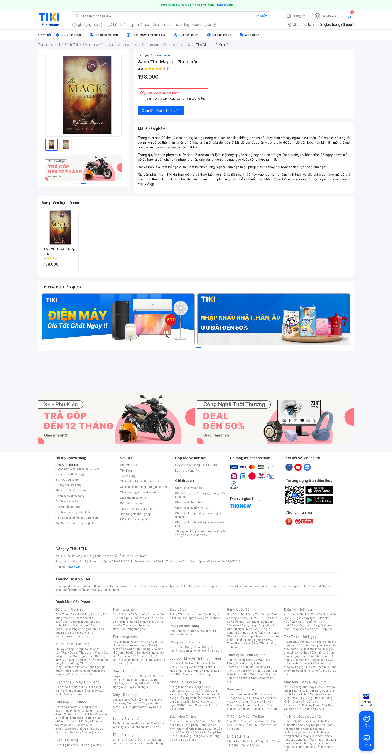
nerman (247, 586)
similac (303, 586)
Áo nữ (116, 614)
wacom (259, 586)
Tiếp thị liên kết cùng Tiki (136, 508)
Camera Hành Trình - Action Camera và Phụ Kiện (309, 694)
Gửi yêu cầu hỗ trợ (67, 479)
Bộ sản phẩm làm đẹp (79, 730)
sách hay (183, 25)
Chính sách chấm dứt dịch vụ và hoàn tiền (199, 523)
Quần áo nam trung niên (136, 659)
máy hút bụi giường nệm (308, 737)
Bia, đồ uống (70, 663)
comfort (315, 586)
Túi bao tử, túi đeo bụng (147, 743)
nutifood (223, 586)
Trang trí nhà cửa (180, 687)
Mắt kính (205, 630)
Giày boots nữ (127, 683)
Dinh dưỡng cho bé (75, 625)
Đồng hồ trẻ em (212, 650)
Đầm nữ (127, 614)
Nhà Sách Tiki (238, 736)
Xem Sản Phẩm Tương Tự (161, 110)
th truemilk (101, 586)
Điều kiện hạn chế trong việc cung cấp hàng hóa (200, 494)
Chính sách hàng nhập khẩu (73, 512)
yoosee (283, 586)
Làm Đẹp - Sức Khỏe (71, 702)
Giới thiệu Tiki (129, 465)
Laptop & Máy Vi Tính (257, 636)
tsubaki (114, 589)
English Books (249, 745)
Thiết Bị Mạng (192, 670)
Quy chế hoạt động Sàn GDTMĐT (197, 465)
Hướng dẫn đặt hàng (68, 485)
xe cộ (98, 25)
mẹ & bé (111, 25)
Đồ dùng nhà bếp (66, 745)
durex (146, 586)
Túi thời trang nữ (126, 718)
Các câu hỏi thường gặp (70, 474)
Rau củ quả (69, 652)
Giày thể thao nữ (316, 667)
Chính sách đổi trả (66, 501)
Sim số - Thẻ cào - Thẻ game (260, 708)
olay (293, 586)
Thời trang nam (125, 637)
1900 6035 (73, 567)
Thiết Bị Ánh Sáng (309, 690)
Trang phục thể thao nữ (299, 641)
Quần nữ (140, 614)
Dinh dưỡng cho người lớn (79, 629)
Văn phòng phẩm (260, 741)
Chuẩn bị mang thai (76, 636)
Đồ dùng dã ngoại (310, 645)
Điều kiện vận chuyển (134, 519)
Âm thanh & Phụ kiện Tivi (300, 614)
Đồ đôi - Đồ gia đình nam (142, 652)
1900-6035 (73, 465)
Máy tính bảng (73, 694)
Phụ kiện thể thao (310, 649)
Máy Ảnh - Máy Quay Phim (305, 682)
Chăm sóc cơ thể (75, 714)
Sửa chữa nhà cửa (188, 690)
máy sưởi (290, 721)
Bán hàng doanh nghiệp (135, 514)
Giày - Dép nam (125, 695)
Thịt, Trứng (76, 649)
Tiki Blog (126, 470)
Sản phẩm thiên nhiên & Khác (78, 719)
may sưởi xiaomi (304, 732)
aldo (200, 586)
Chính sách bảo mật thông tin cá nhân (144, 487)
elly (170, 586)
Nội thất (189, 694)
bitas (326, 586)
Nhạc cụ (200, 705)
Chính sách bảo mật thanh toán (140, 481)
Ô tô (249, 725)
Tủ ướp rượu (325, 629)
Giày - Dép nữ (124, 671)
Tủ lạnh (296, 618)
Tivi (293, 625)
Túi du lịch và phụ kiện (192, 614)
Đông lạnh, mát (83, 656)
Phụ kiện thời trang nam (194, 632)
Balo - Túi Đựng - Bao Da (308, 698)
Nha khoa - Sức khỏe (251, 705)
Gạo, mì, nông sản (76, 659)
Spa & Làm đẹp (255, 698)
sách (155, 25)
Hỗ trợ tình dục (88, 728)
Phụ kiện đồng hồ (189, 650)
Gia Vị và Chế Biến (189, 728)
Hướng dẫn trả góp (67, 506)
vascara (60, 586)
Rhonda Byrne (160, 55)
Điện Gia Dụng (66, 740)
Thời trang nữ (123, 609)
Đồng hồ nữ (192, 647)
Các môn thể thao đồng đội (310, 659)
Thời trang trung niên (133, 629)
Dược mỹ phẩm (91, 732)
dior (70, 586)
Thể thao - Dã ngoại (246, 621)
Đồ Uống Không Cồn (193, 736)
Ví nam (117, 739)
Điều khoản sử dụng (133, 497)
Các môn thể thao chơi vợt (309, 661)
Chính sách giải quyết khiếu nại (140, 492)
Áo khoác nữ (143, 618)
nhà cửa (143, 25)
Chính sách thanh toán (189, 502)
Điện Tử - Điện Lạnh (299, 609)
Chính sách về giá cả (188, 487)
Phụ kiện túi (153, 727)
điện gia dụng (81, 25)
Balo (173, 614)
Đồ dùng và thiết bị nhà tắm (196, 698)
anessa (271, 586)
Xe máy (239, 725)
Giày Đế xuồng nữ (138, 687)
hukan (87, 589)
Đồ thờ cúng (185, 705)
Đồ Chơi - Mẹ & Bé (69, 609)
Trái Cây (60, 649)
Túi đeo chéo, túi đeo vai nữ (131, 723)
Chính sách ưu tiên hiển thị (192, 507)
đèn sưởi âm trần (303, 747)
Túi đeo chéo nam (135, 739)
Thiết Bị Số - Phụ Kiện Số (246, 655)
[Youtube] (298, 467)
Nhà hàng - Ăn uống (248, 701)
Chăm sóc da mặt (66, 707)
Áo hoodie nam (130, 649)
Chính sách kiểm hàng (69, 496)
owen (125, 586)
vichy (96, 589)
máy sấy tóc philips (312, 725)
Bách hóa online (246, 632)
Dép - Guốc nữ (141, 676)
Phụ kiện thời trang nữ (184, 630)
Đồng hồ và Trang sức (187, 642)
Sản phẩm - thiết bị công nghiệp (253, 638)
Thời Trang (262, 614)
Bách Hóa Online (183, 716)
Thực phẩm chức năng (77, 710)
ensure (135, 586)
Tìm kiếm (260, 16)
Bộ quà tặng (188, 739)
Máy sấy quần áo (304, 629)
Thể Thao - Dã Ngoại (300, 637)
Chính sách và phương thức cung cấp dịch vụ (199, 514)
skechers (189, 586)
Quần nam (138, 641)
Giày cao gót (121, 676)
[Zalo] (307, 467)
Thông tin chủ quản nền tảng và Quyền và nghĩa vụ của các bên (200, 533)
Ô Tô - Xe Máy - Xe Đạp (245, 716)
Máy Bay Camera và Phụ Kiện (308, 706)
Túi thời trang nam (127, 735)
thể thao (168, 25)
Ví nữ (154, 723)
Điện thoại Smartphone (70, 687)
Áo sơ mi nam (138, 645)
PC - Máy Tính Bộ (187, 674)
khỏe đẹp (127, 25)
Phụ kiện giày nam (132, 707)
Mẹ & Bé (251, 629)
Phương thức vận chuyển (71, 490)
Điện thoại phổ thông (76, 690)
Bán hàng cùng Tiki (187, 470)
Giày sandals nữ (135, 679)
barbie (114, 586)
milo (177, 586)
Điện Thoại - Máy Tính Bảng (77, 682)
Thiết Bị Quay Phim (307, 705)
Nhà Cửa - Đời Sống (185, 682)
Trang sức (176, 647)
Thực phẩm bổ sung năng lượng (310, 668)
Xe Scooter (261, 725)
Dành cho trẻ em (75, 667)
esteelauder (84, 586)
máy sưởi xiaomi (313, 736)
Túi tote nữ (137, 727)
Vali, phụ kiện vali (210, 618)
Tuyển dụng (128, 476)
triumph (211, 586)
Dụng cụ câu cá (303, 656)
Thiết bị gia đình (90, 745)
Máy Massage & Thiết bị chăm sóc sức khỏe (81, 716)
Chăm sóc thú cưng (182, 721)
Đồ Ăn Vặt (184, 732)
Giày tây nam (140, 699)
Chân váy (140, 621)
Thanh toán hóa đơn (240, 694)
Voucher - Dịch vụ (241, 689)
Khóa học (261, 694)
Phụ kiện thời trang (184, 626)
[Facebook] (289, 467)
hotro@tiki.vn (89, 517)
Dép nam (133, 703)
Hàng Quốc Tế (238, 609)
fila (105, 589)
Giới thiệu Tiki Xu (131, 503)
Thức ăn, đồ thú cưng (76, 670)
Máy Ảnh (318, 708)
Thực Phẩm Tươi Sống (72, 644)
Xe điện (265, 721)
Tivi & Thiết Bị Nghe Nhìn (250, 641)
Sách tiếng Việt (236, 741)
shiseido (61, 589)
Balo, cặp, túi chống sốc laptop (196, 616)
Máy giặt (297, 621)
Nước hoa (70, 728)
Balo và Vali (179, 609)
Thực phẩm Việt (89, 652)
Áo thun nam (121, 641)
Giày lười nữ (146, 683)
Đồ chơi (96, 614)
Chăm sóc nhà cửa (80, 674)
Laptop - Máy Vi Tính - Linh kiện (195, 658)
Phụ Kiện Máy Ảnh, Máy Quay (303, 687)
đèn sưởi (303, 721)
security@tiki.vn (87, 523)
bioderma (158, 586)
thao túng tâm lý (204, 25)
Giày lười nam (121, 699)
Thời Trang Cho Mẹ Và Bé (72, 614)
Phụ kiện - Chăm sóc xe (242, 721)
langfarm (75, 589)
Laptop (206, 674)
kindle (235, 586)
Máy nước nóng (309, 625)
